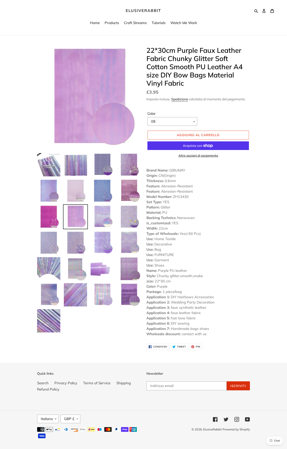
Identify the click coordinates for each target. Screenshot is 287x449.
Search (43, 383)
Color (151, 113)
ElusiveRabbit (143, 10)
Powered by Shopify (236, 429)
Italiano (47, 419)
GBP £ (69, 419)
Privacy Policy (65, 383)
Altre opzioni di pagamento (198, 155)
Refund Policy (48, 389)
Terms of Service (97, 383)
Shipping (123, 383)
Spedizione (179, 99)
